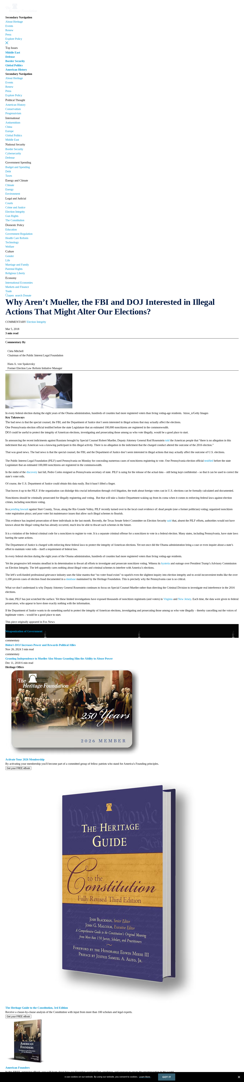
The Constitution (14, 220)
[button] (6, 42)
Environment (12, 193)
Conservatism (13, 109)
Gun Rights (11, 215)
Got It (166, 1077)
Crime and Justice (15, 207)
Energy (9, 189)
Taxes (8, 175)
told (167, 440)
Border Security (15, 61)
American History (16, 69)
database (71, 579)
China (8, 126)
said (169, 520)
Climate (9, 185)
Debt (8, 171)
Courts (9, 203)
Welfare (9, 246)
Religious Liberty (15, 273)
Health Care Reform (16, 238)
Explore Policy (13, 38)
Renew (9, 30)
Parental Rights (14, 268)
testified (208, 460)
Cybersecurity (13, 153)
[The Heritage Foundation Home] (21, 13)
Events (9, 25)
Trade (8, 291)
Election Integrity (15, 211)
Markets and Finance (17, 286)
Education (11, 229)
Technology (12, 242)
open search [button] (15, 295)
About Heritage (14, 21)
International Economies (19, 282)
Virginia (168, 599)
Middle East (12, 52)
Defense (10, 56)
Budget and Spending (17, 167)
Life (7, 260)
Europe (9, 131)
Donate (27, 295)
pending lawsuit (19, 509)
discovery (31, 472)
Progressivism (13, 113)
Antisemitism (12, 122)
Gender (9, 256)
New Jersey (184, 599)
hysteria (165, 563)
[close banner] (239, 1077)
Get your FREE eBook (18, 768)
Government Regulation (19, 233)
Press (8, 34)
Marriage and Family (17, 264)
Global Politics (14, 65)
